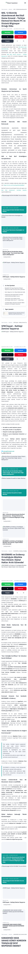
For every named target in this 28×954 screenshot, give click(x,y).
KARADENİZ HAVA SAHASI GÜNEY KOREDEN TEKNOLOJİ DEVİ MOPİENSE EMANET (13, 926)
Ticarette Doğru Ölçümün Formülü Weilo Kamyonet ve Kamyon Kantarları (14, 303)
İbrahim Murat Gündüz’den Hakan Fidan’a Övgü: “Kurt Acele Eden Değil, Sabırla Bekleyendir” (13, 253)
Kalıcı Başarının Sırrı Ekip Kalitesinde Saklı (15, 292)
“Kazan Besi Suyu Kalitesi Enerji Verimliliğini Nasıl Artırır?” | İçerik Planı (14, 299)
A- (17, 41)
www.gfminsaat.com (8, 451)
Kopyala (7, 41)
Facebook (20, 32)
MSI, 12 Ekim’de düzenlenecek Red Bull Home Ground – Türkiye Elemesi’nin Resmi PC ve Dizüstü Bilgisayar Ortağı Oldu (14, 517)
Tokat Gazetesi (4, 9)
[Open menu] (25, 2)
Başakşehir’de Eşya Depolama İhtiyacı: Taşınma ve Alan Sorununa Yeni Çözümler (15, 288)
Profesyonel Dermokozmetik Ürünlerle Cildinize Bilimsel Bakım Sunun (14, 295)
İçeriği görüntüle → (7, 257)
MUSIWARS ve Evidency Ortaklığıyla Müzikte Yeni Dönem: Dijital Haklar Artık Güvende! (13, 542)
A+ (23, 41)
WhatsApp (7, 32)
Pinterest (20, 37)
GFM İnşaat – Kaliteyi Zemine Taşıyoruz (14, 277)
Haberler (10, 9)
